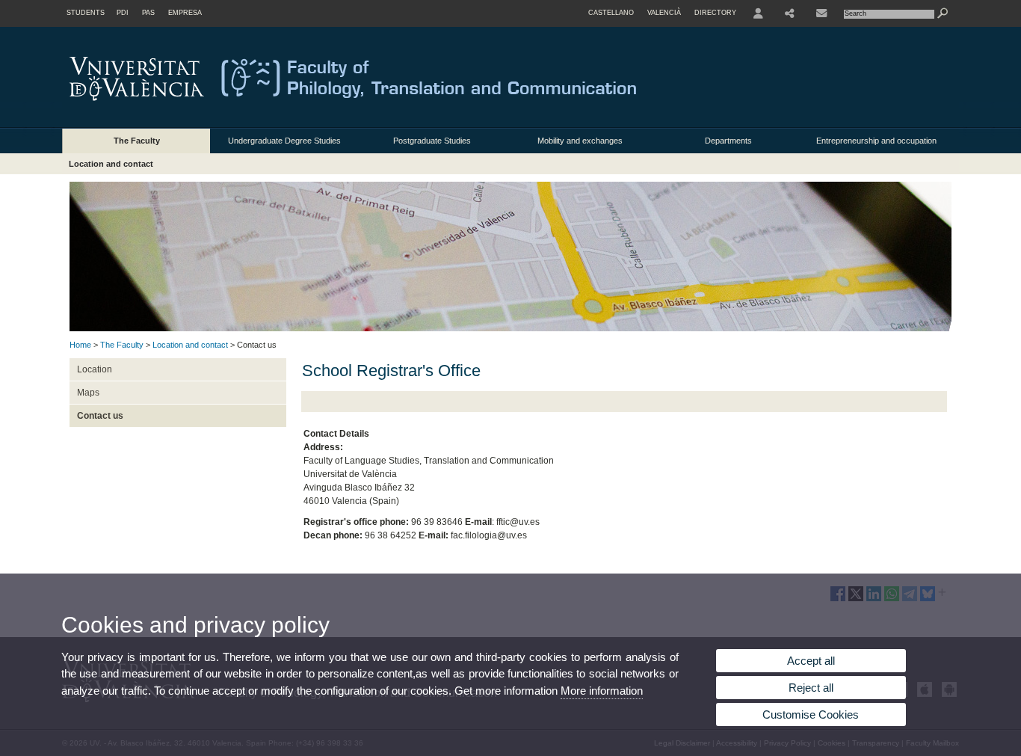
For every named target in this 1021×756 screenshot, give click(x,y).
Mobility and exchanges (580, 140)
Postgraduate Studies (432, 140)
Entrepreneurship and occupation (876, 140)
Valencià (664, 12)
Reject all (811, 687)
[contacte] (821, 13)
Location (94, 369)
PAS (148, 12)
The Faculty (137, 140)
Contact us (100, 416)
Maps (88, 392)
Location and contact (111, 163)
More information (602, 690)
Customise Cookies (810, 714)
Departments (728, 140)
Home (80, 344)
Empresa (185, 12)
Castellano (611, 12)
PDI (123, 12)
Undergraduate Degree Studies (284, 140)
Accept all (811, 660)
